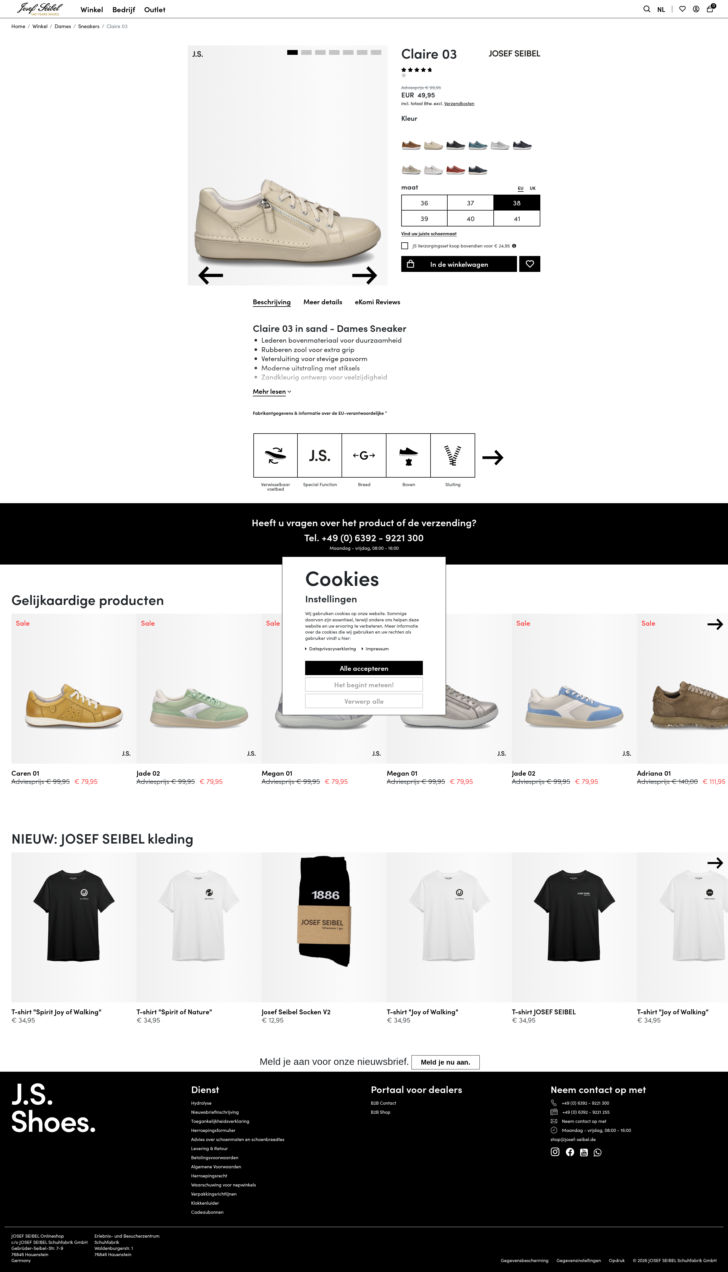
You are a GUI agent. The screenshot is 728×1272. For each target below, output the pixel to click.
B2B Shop (380, 1112)
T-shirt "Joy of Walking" (422, 1011)
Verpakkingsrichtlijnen (214, 1194)
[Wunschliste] (682, 9)
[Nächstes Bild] (364, 275)
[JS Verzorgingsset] (514, 246)
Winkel (39, 26)
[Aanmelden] (696, 9)
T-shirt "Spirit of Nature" (174, 1011)
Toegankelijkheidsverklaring (220, 1121)
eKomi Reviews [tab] (377, 301)
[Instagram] (555, 1152)
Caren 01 (25, 772)
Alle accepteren (364, 668)
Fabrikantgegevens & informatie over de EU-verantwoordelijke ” (320, 413)
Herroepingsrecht (209, 1176)
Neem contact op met (584, 1121)
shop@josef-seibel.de (573, 1139)
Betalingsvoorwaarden (214, 1157)
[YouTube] (584, 1152)
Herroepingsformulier (213, 1130)
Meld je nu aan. (445, 1062)
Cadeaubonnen (207, 1212)
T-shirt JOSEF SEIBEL (544, 1011)
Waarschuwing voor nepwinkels (223, 1185)
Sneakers (89, 26)
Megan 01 (277, 772)
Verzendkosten (459, 103)
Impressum (377, 649)
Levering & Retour (209, 1148)
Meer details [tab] (322, 301)
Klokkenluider (205, 1203)
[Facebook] (569, 1152)
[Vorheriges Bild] (210, 275)
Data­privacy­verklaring (333, 649)
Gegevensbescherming (525, 1260)
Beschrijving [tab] (272, 301)
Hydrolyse (201, 1103)
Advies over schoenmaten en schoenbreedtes (237, 1139)
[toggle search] (647, 9)
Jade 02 (148, 772)
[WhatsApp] (597, 1152)
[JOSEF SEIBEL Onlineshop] (40, 7)
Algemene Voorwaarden (216, 1166)
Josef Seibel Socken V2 (296, 1011)
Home (18, 26)
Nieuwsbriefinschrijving (215, 1112)
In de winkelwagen (459, 263)
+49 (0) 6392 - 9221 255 (586, 1112)
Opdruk (617, 1260)
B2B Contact (383, 1103)
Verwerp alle (364, 701)
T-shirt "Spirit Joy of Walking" (56, 1011)
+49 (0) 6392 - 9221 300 (373, 537)
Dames (63, 26)
